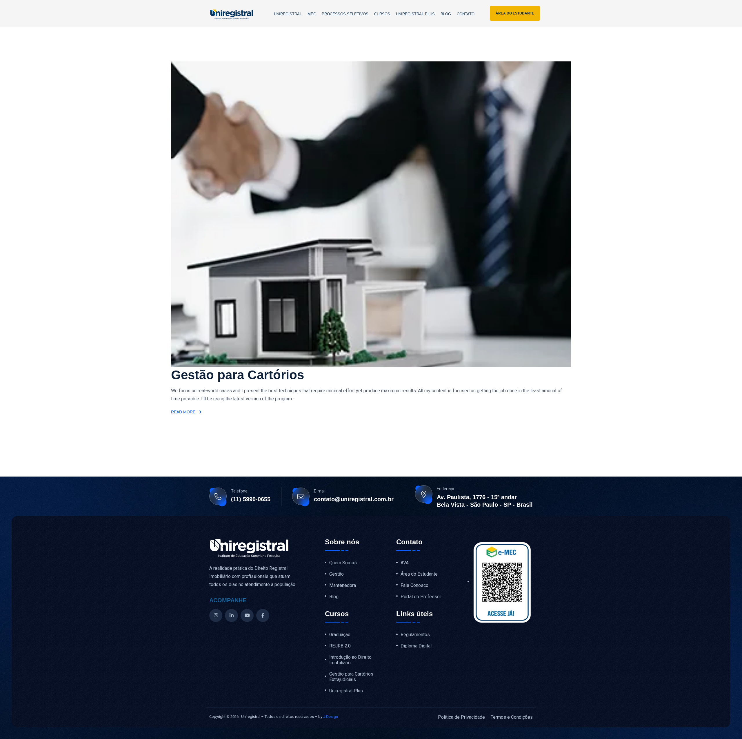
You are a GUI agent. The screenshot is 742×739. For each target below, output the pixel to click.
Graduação (339, 634)
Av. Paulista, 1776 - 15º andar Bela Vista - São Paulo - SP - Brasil (485, 501)
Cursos (382, 14)
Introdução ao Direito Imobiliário (350, 660)
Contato (465, 14)
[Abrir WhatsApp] (727, 724)
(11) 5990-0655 (250, 499)
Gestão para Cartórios (237, 375)
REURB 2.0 (340, 646)
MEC (312, 14)
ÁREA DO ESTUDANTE (515, 13)
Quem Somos (343, 562)
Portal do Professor (421, 596)
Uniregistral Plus (415, 14)
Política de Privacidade (461, 717)
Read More (183, 412)
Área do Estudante (419, 574)
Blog (446, 14)
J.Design (330, 716)
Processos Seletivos (345, 14)
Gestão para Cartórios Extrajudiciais (351, 677)
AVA (405, 562)
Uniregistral (288, 14)
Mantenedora (342, 585)
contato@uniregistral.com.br (354, 499)
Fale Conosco (414, 585)
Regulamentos (415, 634)
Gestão (336, 574)
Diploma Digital (416, 646)
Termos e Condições (512, 717)
